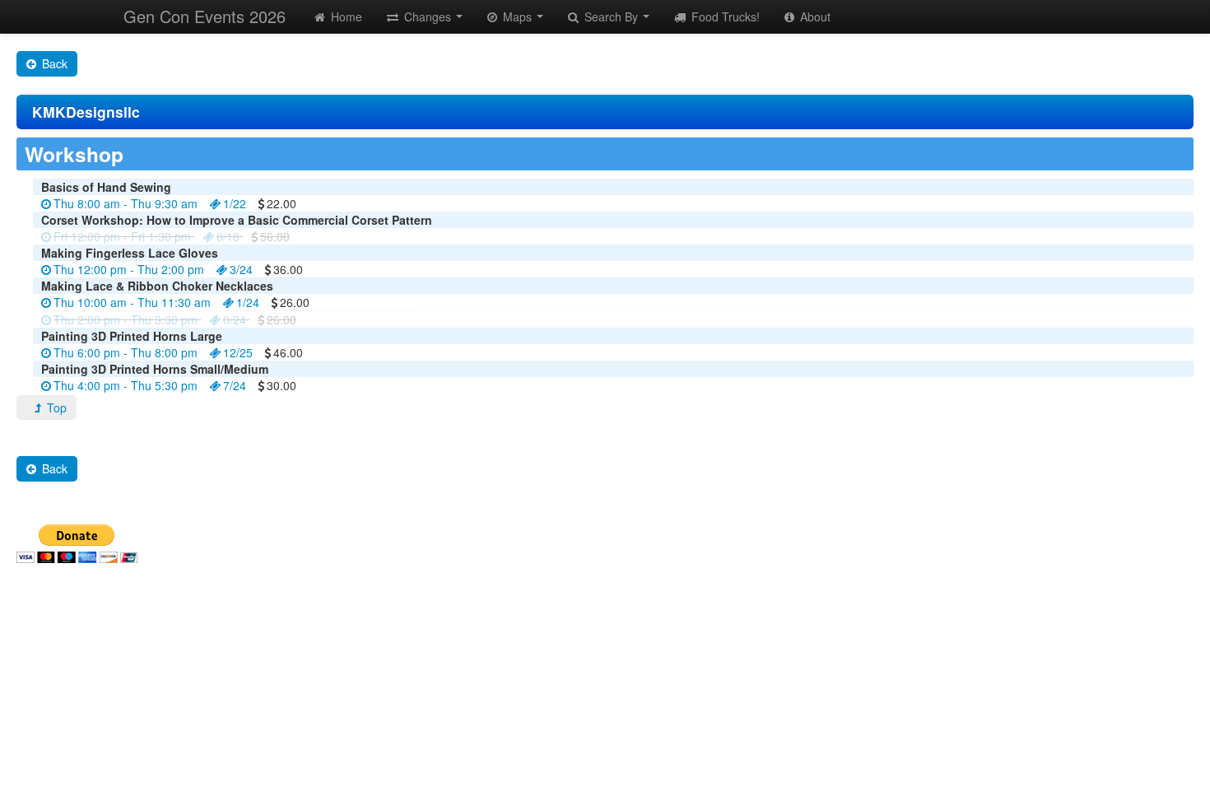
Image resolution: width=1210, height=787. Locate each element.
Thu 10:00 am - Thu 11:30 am (132, 302)
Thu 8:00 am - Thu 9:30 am (126, 203)
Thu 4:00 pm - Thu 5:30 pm (126, 385)
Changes (427, 16)
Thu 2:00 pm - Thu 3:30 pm (126, 319)
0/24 (234, 319)
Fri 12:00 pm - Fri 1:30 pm (122, 236)
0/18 (228, 236)
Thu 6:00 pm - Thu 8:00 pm (126, 352)
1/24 (247, 302)
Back (53, 63)
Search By (611, 16)
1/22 (234, 203)
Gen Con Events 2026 (204, 16)
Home (345, 16)
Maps (517, 16)
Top (55, 407)
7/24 (234, 385)
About (814, 16)
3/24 (241, 269)
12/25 (238, 352)
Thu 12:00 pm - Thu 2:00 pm (129, 269)
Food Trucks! (724, 16)
